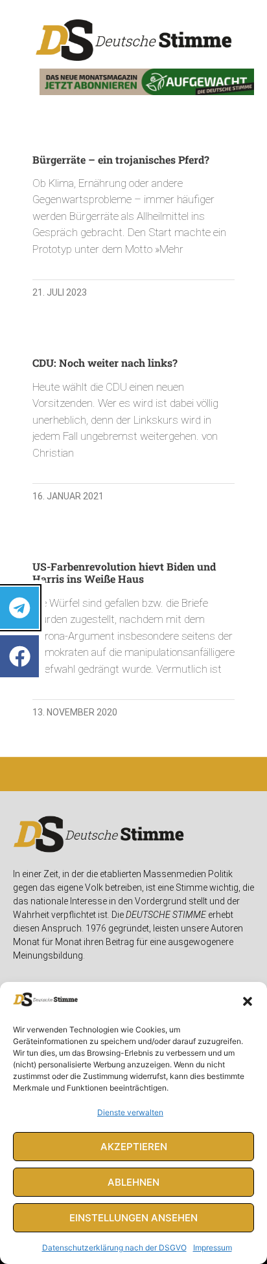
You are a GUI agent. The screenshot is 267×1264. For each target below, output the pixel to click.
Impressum (212, 1247)
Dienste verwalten (130, 1112)
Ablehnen (133, 1182)
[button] (247, 1001)
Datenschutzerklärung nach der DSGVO (114, 1247)
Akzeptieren (133, 1146)
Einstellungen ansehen (133, 1218)
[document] (133, 632)
